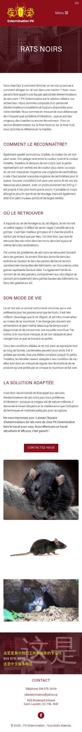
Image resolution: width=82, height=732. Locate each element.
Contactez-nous (41, 447)
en (77, 3)
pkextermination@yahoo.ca (41, 695)
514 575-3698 (14, 659)
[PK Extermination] (20, 13)
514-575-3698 (48, 689)
